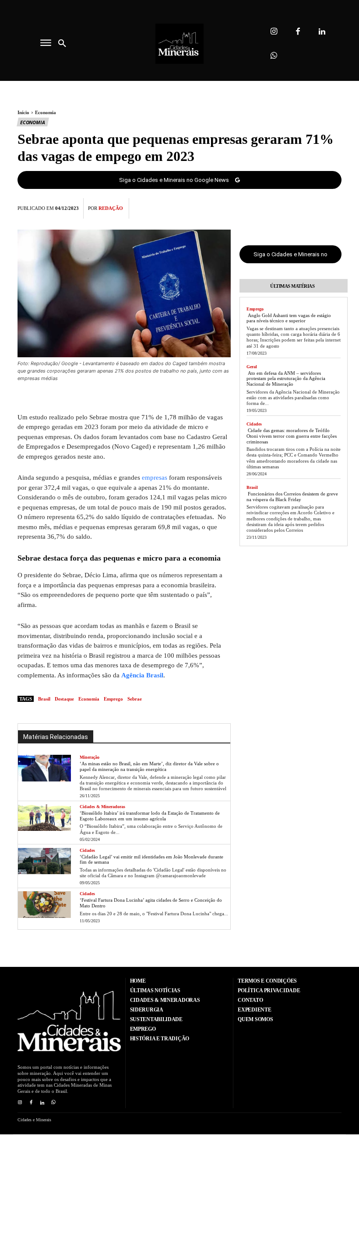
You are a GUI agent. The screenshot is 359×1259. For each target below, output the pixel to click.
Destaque (64, 698)
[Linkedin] (322, 32)
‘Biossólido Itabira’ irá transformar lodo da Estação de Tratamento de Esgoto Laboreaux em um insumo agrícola (150, 815)
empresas (154, 477)
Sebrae (134, 698)
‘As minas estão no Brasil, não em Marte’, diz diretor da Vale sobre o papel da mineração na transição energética (149, 766)
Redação (111, 208)
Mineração (89, 757)
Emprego (113, 698)
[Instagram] (274, 32)
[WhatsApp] (332, 207)
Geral (251, 366)
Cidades (87, 850)
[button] (62, 43)
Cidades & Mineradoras (102, 806)
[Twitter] (292, 207)
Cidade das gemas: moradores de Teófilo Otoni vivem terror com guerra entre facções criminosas (291, 436)
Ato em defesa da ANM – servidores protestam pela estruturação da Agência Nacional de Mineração (285, 378)
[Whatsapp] (274, 56)
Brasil (44, 698)
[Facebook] (298, 32)
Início (23, 112)
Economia (45, 112)
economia (88, 698)
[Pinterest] (312, 207)
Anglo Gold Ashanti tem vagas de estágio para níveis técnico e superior (288, 318)
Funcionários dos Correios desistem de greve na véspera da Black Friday (292, 496)
